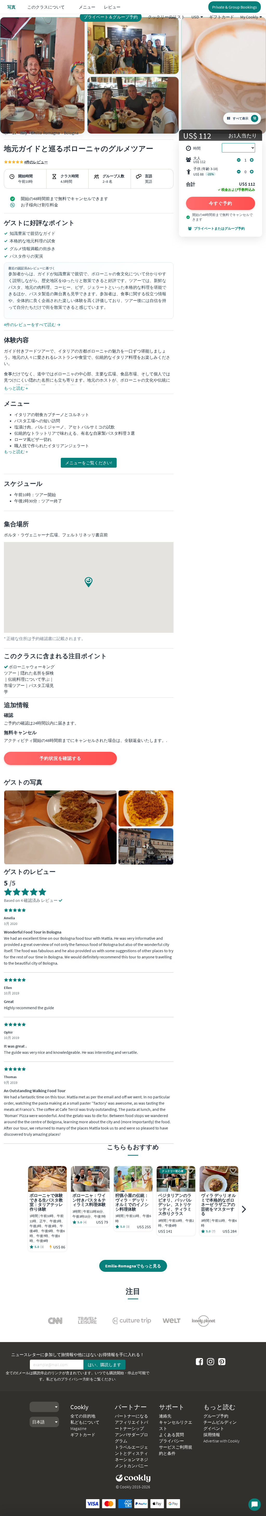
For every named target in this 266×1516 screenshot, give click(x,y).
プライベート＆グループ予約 (111, 16)
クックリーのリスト (166, 16)
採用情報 (211, 1434)
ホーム (10, 132)
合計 (190, 184)
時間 (197, 148)
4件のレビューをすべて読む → (32, 324)
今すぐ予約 (220, 203)
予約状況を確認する (60, 758)
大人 (199, 160)
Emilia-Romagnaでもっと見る (133, 1265)
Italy (23, 132)
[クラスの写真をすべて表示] (42, 75)
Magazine (78, 1428)
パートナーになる (131, 1416)
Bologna (71, 132)
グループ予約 (215, 1416)
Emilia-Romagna (45, 132)
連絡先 (165, 1416)
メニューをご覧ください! (88, 462)
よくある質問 (171, 1434)
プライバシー (171, 1440)
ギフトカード (221, 16)
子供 (205, 171)
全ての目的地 (82, 1416)
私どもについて (84, 1422)
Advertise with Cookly (221, 1440)
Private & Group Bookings (234, 7)
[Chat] (254, 1504)
